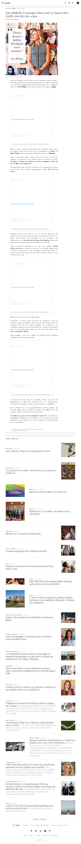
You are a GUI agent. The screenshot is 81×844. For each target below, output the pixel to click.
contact (32, 835)
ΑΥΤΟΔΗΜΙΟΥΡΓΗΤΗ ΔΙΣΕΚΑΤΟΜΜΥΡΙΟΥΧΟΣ (33, 429)
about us (25, 835)
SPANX (21, 429)
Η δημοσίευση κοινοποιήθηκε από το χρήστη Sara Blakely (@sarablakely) (30, 143)
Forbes (54, 85)
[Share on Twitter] (69, 3)
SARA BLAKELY (17, 429)
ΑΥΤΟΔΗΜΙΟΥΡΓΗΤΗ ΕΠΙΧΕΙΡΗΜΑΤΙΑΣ (18, 430)
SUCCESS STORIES (11, 8)
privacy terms (45, 835)
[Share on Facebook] (65, 3)
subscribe (38, 835)
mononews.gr (54, 835)
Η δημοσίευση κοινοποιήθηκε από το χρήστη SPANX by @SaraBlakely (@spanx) (32, 394)
